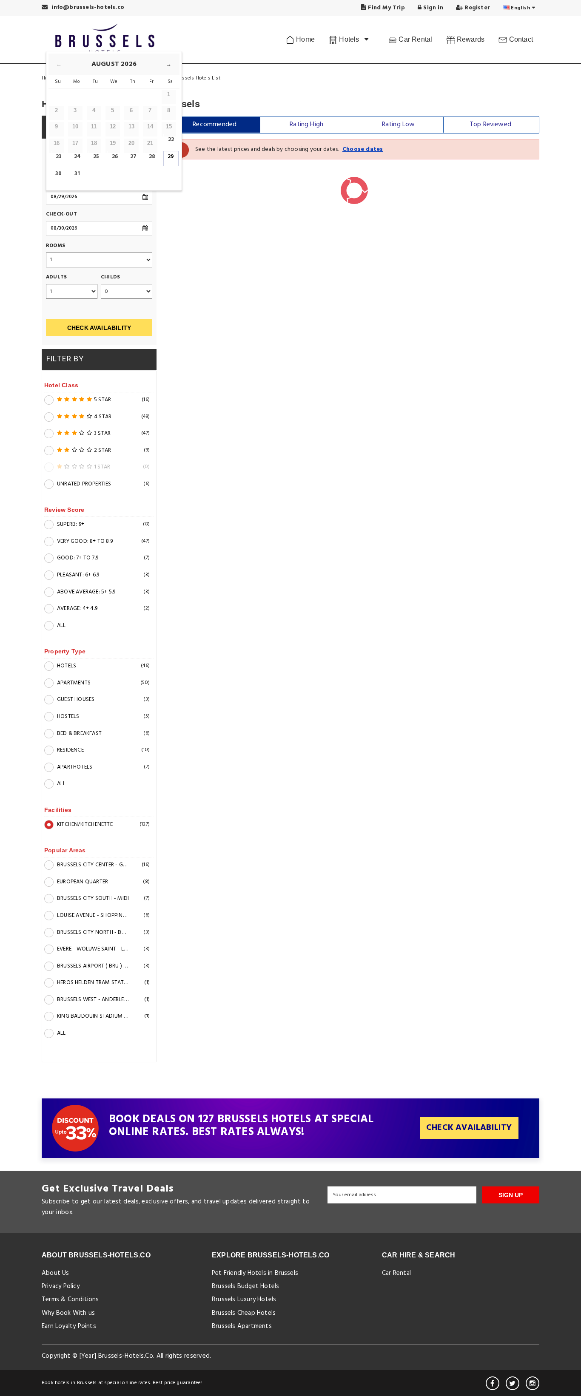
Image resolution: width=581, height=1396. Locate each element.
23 (59, 156)
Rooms (55, 246)
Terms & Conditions (70, 1299)
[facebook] (492, 1383)
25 (96, 156)
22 (171, 139)
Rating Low (398, 124)
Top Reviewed (490, 124)
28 (152, 156)
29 (171, 156)
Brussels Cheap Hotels (244, 1313)
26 (115, 156)
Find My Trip (385, 8)
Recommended (214, 124)
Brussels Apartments (242, 1326)
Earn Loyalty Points (69, 1326)
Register (476, 8)
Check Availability (99, 327)
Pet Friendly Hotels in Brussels (255, 1273)
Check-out (61, 214)
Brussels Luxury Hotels (244, 1299)
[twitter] (512, 1383)
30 (58, 173)
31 (77, 173)
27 (133, 156)
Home (304, 39)
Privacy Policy (61, 1286)
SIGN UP (510, 1195)
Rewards (470, 39)
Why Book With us (68, 1313)
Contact (520, 39)
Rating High (306, 124)
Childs (110, 277)
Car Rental (414, 39)
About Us (55, 1273)
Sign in (432, 8)
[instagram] (532, 1383)
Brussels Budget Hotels (245, 1286)
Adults (56, 277)
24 (77, 156)
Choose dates (362, 149)
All (61, 625)
